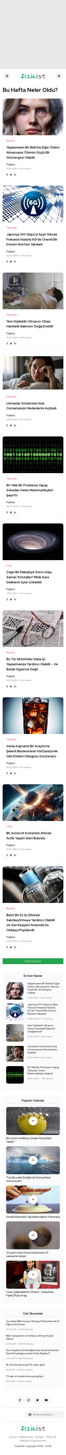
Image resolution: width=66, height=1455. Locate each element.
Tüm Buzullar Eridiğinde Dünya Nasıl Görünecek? (28, 1179)
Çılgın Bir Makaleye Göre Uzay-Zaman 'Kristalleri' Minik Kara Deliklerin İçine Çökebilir (29, 577)
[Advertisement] (33, 34)
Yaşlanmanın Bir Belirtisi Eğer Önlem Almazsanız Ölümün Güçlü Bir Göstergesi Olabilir (33, 152)
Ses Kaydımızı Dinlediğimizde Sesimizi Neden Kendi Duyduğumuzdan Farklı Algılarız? (32, 1352)
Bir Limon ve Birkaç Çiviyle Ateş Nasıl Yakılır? (28, 1140)
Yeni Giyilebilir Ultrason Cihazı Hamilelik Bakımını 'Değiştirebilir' (41, 1028)
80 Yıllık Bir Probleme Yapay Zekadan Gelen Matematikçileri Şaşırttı (29, 490)
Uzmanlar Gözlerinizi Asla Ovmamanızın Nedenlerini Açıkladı (42, 1049)
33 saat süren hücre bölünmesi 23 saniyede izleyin (27, 1254)
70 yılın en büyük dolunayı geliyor (25, 1376)
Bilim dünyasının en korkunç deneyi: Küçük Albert (30, 1337)
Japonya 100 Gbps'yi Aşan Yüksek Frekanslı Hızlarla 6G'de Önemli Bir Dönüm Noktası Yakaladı (31, 239)
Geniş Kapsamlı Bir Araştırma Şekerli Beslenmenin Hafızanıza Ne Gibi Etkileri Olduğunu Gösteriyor (32, 751)
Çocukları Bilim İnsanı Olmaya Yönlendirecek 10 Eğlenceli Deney (33, 1323)
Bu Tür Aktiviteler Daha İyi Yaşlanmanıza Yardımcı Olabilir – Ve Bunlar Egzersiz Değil (32, 664)
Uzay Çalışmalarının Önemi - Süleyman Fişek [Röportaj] (30, 1293)
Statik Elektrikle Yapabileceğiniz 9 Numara (33, 1217)
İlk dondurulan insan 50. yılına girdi (25, 1364)
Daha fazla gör (33, 961)
